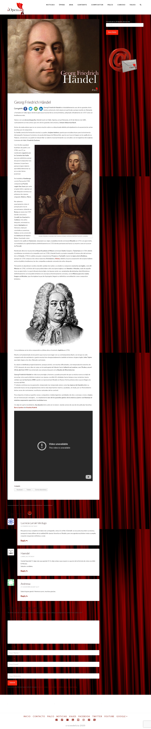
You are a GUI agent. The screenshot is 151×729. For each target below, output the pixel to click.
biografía (13, 503)
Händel (48, 503)
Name (12, 647)
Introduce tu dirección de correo (118, 21)
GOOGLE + (122, 716)
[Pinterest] (89, 720)
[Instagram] (84, 720)
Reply (23, 540)
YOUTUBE (109, 716)
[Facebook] (57, 720)
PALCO (50, 716)
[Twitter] (62, 720)
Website (12, 670)
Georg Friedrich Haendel (31, 503)
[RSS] (94, 720)
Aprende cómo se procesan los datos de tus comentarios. (57, 687)
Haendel (25, 553)
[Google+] (67, 720)
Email (11, 659)
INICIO (27, 716)
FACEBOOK (84, 716)
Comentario (15, 617)
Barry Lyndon (19, 407)
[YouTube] (78, 720)
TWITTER (97, 716)
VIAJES (72, 716)
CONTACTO (39, 716)
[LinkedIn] (73, 720)
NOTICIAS (61, 716)
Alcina (57, 258)
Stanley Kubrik (31, 407)
